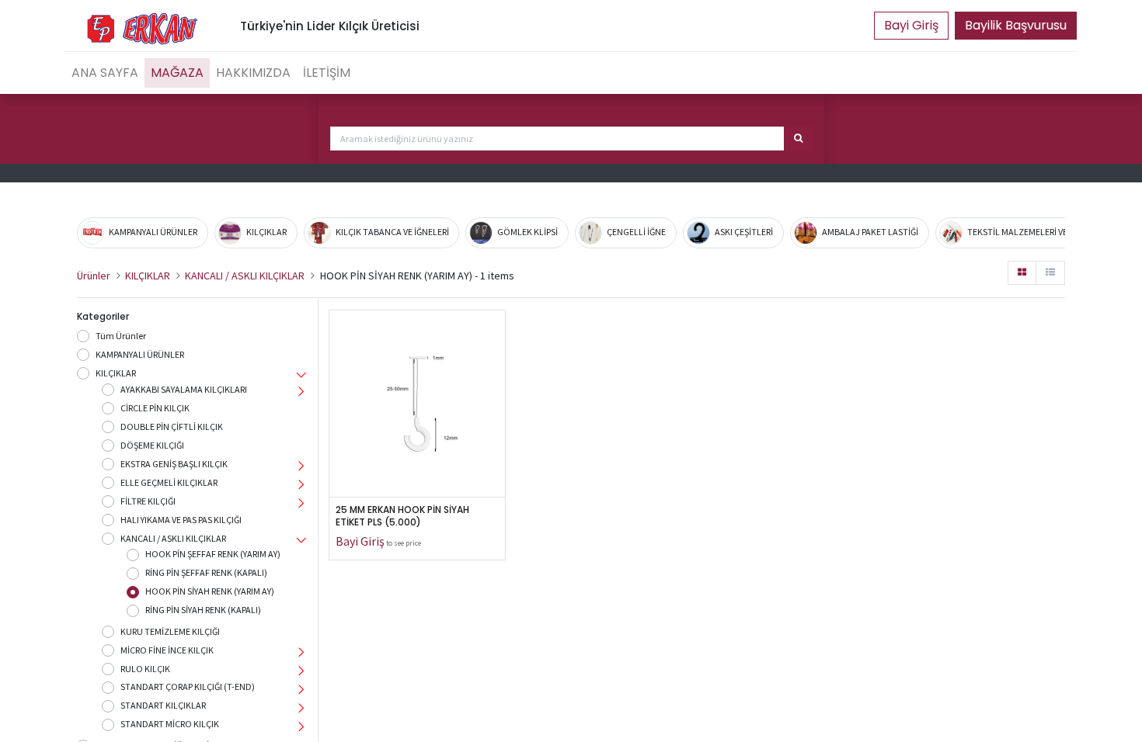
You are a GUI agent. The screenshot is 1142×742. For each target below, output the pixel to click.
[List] (1050, 273)
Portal (911, 26)
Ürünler (93, 276)
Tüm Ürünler (121, 336)
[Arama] (798, 139)
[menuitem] (104, 73)
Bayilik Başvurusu (1016, 25)
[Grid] (1022, 273)
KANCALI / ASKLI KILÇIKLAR (245, 276)
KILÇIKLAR (147, 276)
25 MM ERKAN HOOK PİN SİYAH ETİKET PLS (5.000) (405, 516)
